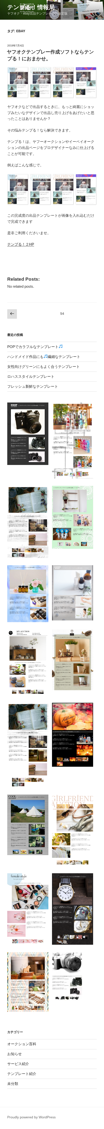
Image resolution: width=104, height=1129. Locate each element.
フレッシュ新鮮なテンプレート (32, 386)
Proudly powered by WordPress (31, 1117)
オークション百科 (21, 1044)
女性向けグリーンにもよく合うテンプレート (43, 366)
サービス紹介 (18, 1064)
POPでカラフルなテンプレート (33, 347)
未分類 (12, 1084)
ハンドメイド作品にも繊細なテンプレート (43, 357)
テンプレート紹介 (21, 1074)
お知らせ (14, 1054)
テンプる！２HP (20, 244)
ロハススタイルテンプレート (30, 376)
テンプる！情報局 (31, 7)
